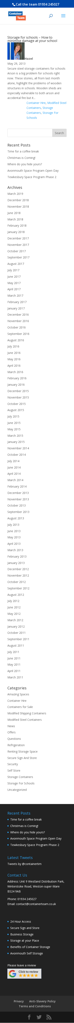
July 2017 (13, 270)
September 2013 (18, 512)
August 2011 (15, 645)
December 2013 (18, 493)
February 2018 (17, 225)
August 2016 (15, 340)
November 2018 (18, 206)
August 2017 (15, 264)
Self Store (13, 770)
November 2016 (18, 321)
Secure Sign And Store (22, 758)
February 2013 (17, 556)
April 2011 (14, 671)
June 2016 (14, 353)
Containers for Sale (20, 707)
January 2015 (16, 442)
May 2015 (14, 429)
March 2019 (15, 194)
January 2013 (16, 563)
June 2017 (14, 276)
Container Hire (36, 103)
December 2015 (18, 391)
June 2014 (14, 467)
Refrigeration (16, 745)
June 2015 (14, 423)
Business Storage (22, 934)
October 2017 (16, 251)
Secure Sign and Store (24, 928)
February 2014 (17, 486)
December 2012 (18, 569)
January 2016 (16, 385)
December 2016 (18, 314)
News (11, 726)
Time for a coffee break (23, 151)
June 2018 (14, 213)
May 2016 (14, 359)
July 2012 (13, 601)
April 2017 (14, 289)
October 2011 (16, 633)
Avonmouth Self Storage (26, 953)
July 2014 (13, 461)
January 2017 (16, 308)
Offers (11, 732)
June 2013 (14, 531)
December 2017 (18, 238)
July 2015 (13, 416)
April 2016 (14, 366)
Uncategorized (17, 790)
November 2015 (18, 397)
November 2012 (18, 575)
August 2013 (15, 518)
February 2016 (17, 378)
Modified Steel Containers (24, 720)
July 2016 (13, 346)
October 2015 (16, 404)
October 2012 (16, 582)
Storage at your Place (24, 940)
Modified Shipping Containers (26, 713)
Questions (14, 739)
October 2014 (16, 455)
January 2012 (16, 626)
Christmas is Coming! (21, 158)
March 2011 (15, 677)
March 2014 (15, 480)
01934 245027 (48, 4)
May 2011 (14, 664)
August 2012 (15, 595)
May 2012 (14, 614)
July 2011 (13, 652)
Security (12, 764)
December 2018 (18, 200)
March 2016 (15, 372)
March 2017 (15, 295)
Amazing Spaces (18, 694)
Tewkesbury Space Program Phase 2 (31, 177)
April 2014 (14, 474)
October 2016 (16, 327)
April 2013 (14, 544)
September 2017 (18, 257)
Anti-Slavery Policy (42, 1001)
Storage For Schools (21, 783)
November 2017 (18, 245)
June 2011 (14, 658)
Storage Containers (20, 777)
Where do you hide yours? (24, 164)
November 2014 (18, 448)
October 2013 (16, 505)
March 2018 (15, 219)
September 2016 (18, 334)
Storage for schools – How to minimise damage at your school (32, 39)
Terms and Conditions (35, 1006)
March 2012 (15, 620)
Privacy (19, 1001)
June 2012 (14, 607)
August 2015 (15, 410)
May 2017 (14, 283)
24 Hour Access (20, 921)
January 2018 (16, 232)
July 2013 (13, 525)
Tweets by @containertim (24, 864)
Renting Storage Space (22, 751)
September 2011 (18, 639)
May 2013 (14, 537)
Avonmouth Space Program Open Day (33, 170)
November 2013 (18, 499)
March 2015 (15, 436)
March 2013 (15, 550)
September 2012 (18, 588)
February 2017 (17, 302)
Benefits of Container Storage (30, 947)
